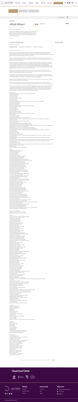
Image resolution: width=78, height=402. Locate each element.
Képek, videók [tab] (38, 47)
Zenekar (24, 3)
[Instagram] (71, 3)
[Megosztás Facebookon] (37, 24)
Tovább (11, 38)
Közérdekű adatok (25, 391)
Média (37, 3)
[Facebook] (67, 3)
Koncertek (17, 3)
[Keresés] (65, 3)
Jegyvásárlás (58, 3)
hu (74, 3)
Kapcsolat (50, 3)
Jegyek (41, 393)
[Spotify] (72, 3)
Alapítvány (24, 389)
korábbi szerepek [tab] (25, 47)
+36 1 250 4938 (61, 391)
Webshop (30, 3)
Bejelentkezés (61, 17)
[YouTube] (69, 3)
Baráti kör (43, 3)
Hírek (41, 391)
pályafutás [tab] (13, 47)
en (76, 3)
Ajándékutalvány (33, 11)
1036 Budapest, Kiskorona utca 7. (64, 389)
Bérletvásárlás (23, 11)
